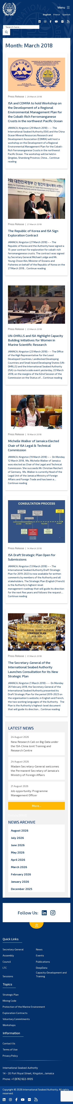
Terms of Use (10, 1049)
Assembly (8, 955)
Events (40, 955)
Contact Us (9, 1043)
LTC (5, 967)
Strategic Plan (11, 994)
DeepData (41, 967)
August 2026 (19, 830)
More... (36, 805)
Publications (43, 961)
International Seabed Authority (40, 1089)
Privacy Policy (10, 1055)
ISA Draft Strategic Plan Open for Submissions (31, 557)
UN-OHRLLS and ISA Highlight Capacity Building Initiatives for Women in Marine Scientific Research (35, 340)
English (47, 14)
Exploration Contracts (15, 1012)
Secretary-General (13, 949)
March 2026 (19, 867)
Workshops (9, 1025)
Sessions (8, 976)
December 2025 (21, 889)
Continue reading (36, 268)
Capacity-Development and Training (51, 974)
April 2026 (18, 859)
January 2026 (20, 881)
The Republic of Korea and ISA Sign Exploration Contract (33, 233)
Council (7, 961)
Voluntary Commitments (16, 1018)
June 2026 (18, 845)
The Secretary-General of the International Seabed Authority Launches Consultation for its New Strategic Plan (33, 669)
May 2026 (17, 852)
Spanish (66, 14)
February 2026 (21, 874)
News (39, 949)
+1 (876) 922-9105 (22, 1078)
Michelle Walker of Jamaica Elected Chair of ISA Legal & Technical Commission (33, 445)
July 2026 (17, 837)
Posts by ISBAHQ (17, 815)
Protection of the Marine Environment (24, 1006)
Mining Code (9, 1000)
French (56, 14)
